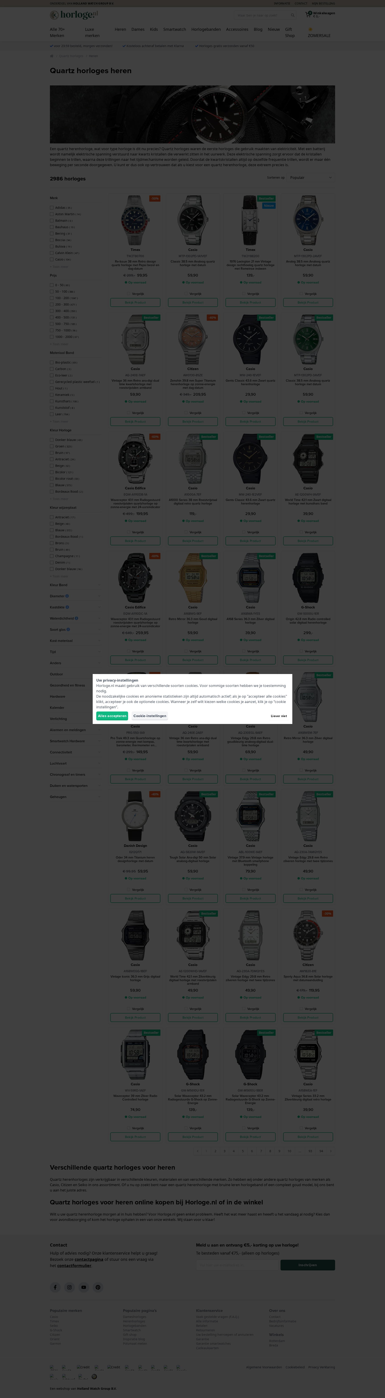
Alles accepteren (112, 715)
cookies (191, 685)
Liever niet (279, 716)
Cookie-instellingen (149, 715)
